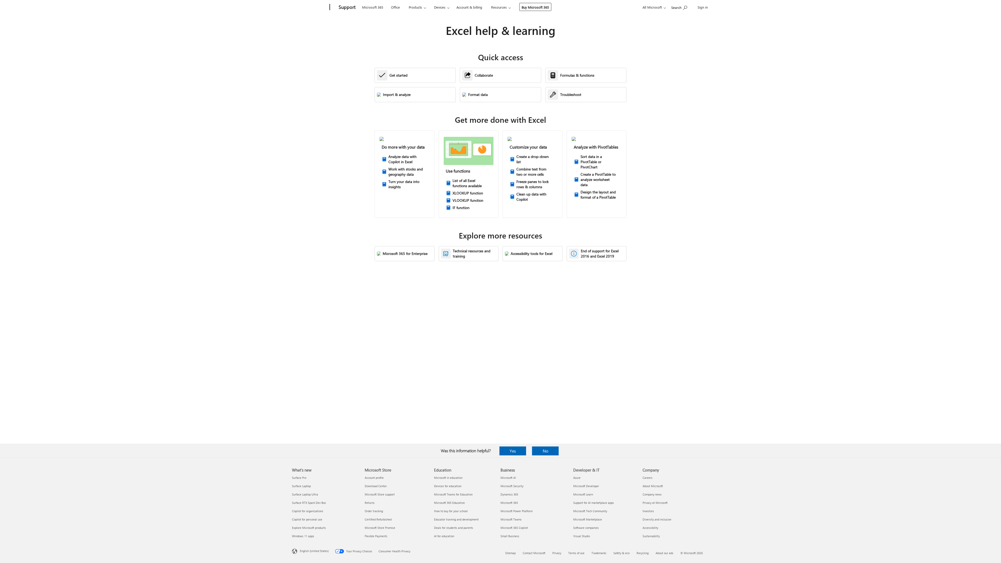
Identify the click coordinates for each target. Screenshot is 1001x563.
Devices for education (447, 486)
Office (395, 7)
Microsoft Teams (511, 519)
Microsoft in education (448, 478)
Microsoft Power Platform (516, 511)
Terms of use (576, 553)
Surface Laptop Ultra (305, 494)
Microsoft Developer (586, 486)
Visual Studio (581, 536)
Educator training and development (456, 519)
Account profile (374, 478)
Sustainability (651, 536)
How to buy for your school (451, 511)
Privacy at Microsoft (655, 503)
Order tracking (374, 511)
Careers (647, 478)
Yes (513, 451)
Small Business (509, 536)
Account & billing (469, 7)
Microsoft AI (508, 478)
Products (415, 7)
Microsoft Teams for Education (453, 494)
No (545, 451)
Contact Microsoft (534, 553)
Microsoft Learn (583, 494)
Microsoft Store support (380, 494)
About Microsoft (653, 486)
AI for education (444, 536)
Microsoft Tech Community (590, 511)
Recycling (643, 553)
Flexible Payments (376, 536)
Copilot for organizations (307, 511)
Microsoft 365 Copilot (514, 528)
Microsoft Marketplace (587, 519)
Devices (439, 7)
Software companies (586, 528)
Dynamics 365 (509, 494)
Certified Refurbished (378, 519)
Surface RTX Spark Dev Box (309, 503)
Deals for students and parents (453, 528)
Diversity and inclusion (657, 519)
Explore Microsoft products (309, 528)
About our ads (664, 553)
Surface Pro (299, 478)
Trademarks (598, 553)
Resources (499, 7)
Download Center (376, 486)
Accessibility (650, 528)
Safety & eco (621, 553)
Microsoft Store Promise (380, 528)
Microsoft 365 (372, 7)
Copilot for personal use (307, 519)
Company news (652, 494)
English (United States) (314, 551)
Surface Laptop (301, 486)
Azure (577, 478)
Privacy (556, 553)
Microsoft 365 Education (449, 503)
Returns (370, 503)
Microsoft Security (511, 486)
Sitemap (510, 553)
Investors (648, 511)
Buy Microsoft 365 (535, 7)
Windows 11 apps (303, 536)
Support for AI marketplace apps (593, 503)
